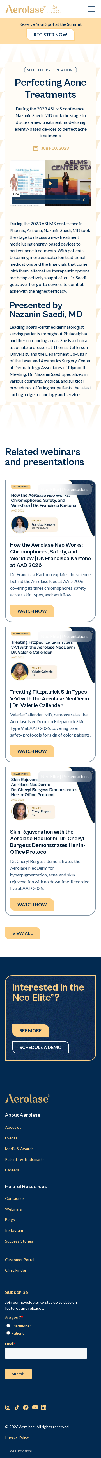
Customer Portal (19, 1259)
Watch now (32, 611)
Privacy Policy (17, 1437)
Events (11, 1137)
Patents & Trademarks (25, 1159)
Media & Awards (19, 1148)
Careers (12, 1170)
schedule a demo (41, 1047)
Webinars (13, 1209)
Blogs (10, 1219)
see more (31, 1030)
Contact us (15, 1198)
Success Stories (19, 1241)
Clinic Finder (15, 1270)
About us (13, 1127)
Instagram (14, 1230)
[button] (90, 9)
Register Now (50, 34)
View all (22, 933)
